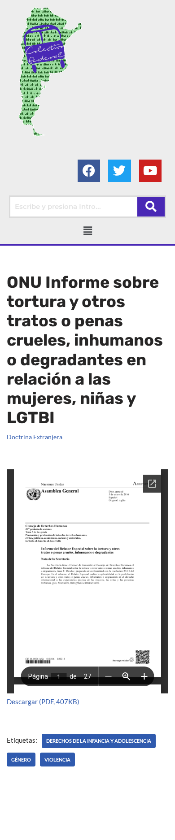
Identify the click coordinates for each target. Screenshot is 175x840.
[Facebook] (89, 171)
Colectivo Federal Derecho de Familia (65, 820)
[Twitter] (119, 171)
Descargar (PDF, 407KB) (43, 701)
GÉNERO (21, 759)
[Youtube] (150, 171)
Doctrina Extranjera (34, 437)
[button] (87, 230)
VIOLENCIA (57, 759)
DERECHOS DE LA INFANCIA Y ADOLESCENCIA (98, 741)
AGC (94, 831)
